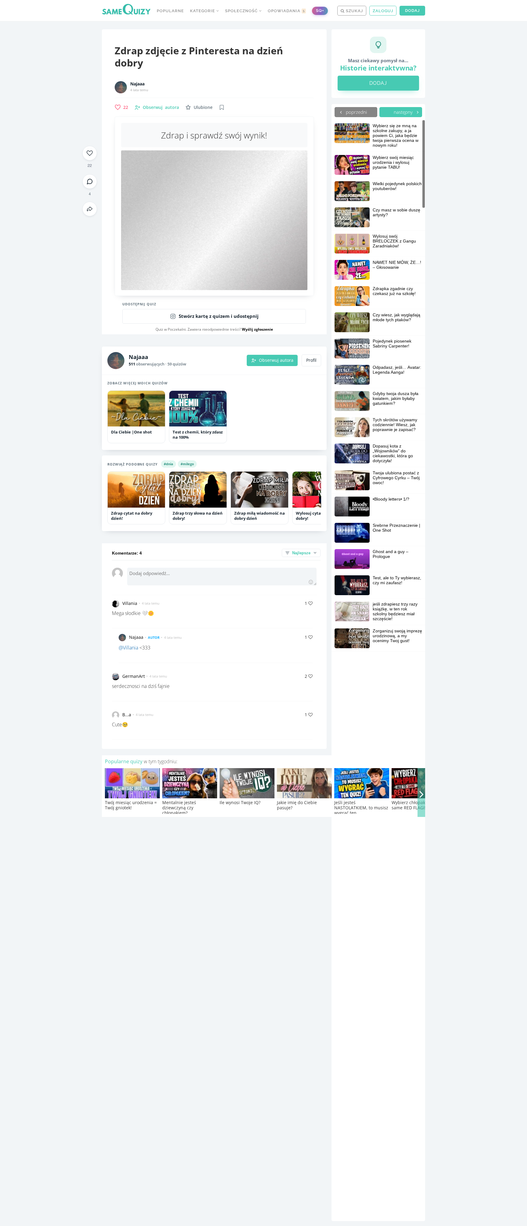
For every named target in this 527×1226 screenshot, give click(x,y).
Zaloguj (383, 11)
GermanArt (133, 676)
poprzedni (356, 112)
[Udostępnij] (89, 209)
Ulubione (203, 107)
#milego (187, 464)
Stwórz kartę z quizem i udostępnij (219, 316)
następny (404, 112)
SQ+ (320, 10)
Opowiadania (286, 11)
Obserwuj (161, 107)
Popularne (170, 11)
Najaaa (137, 84)
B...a (126, 714)
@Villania (128, 647)
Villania (129, 603)
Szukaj (354, 11)
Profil (311, 360)
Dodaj (412, 10)
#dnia (168, 464)
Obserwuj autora (276, 360)
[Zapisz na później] (222, 107)
